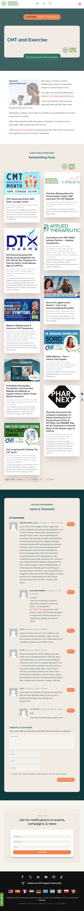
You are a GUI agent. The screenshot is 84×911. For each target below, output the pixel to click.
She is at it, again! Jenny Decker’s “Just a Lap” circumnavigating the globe (60, 305)
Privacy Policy (47, 903)
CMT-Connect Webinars (14, 458)
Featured (40, 17)
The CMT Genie (17, 460)
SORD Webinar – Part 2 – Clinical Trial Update (58, 358)
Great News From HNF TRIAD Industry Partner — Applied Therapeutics (60, 240)
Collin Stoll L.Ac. (29, 523)
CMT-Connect (31, 455)
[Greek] (45, 892)
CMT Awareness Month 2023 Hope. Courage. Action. (20, 200)
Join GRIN (2, 899)
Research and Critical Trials (23, 273)
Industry (30, 271)
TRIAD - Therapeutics (70, 255)
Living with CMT (58, 313)
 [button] (79, 4)
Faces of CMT (70, 311)
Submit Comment (65, 779)
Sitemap (62, 903)
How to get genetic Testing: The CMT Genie (22, 451)
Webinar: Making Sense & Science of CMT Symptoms (19, 327)
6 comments (53, 57)
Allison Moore (37, 590)
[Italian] (59, 892)
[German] (38, 892)
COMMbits (42, 900)
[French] (24, 892)
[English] (10, 892)
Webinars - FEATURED (13, 338)
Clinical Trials (30, 269)
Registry (9, 336)
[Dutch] (31, 892)
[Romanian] (73, 892)
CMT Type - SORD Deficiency (66, 365)
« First (19, 479)
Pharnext (62, 437)
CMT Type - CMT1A (12, 271)
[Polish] (66, 892)
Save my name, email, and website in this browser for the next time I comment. (39, 774)
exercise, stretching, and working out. (57, 96)
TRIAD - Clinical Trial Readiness (61, 254)
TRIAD (68, 253)
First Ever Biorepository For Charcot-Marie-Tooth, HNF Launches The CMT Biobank (60, 196)
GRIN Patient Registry (28, 334)
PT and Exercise (52, 17)
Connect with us (27, 903)
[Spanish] (17, 892)
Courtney (32, 57)
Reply (70, 524)
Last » (51, 479)
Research (9, 273)
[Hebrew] (52, 892)
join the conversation (24, 130)
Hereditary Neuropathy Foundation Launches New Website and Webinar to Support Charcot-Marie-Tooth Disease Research (21, 391)
